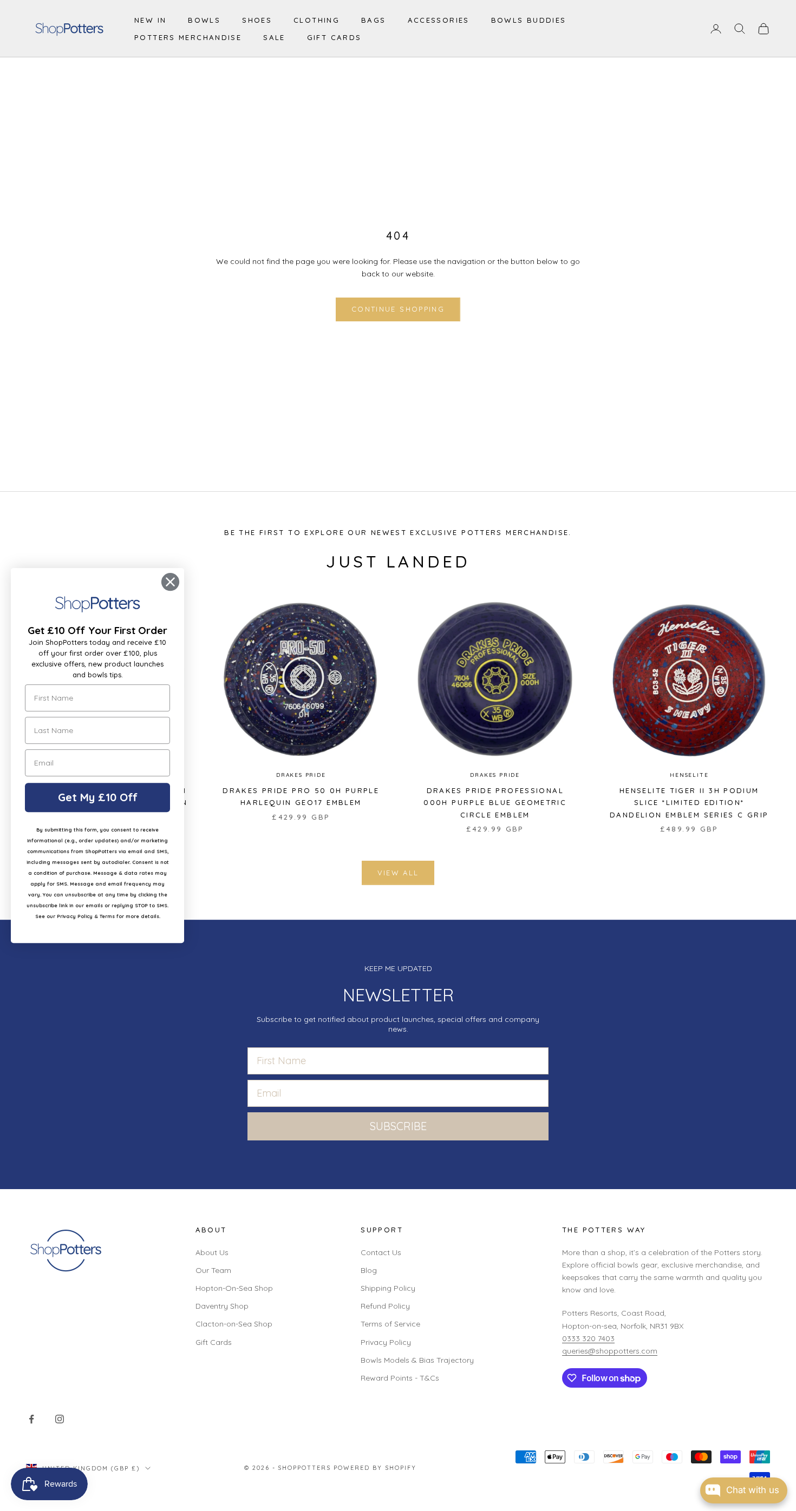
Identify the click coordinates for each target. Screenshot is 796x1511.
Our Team (213, 1270)
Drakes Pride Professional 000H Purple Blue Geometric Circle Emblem (494, 802)
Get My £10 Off (98, 797)
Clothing (316, 20)
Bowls (204, 20)
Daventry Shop (222, 1306)
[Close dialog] (170, 581)
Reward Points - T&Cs (400, 1378)
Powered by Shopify (375, 1468)
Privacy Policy (386, 1342)
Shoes (257, 20)
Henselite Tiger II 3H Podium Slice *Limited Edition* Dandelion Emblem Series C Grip (689, 802)
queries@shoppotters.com (609, 1351)
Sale (274, 37)
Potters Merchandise (188, 37)
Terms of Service (390, 1324)
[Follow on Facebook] (31, 1419)
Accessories (438, 20)
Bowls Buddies (528, 20)
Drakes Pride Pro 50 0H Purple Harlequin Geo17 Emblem (301, 796)
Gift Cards (334, 37)
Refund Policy (385, 1306)
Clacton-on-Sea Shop (233, 1324)
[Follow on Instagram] (59, 1419)
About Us (212, 1252)
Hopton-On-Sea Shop (234, 1288)
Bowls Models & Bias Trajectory (417, 1360)
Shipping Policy (388, 1288)
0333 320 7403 (588, 1338)
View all (398, 872)
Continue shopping (398, 309)
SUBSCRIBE (398, 1126)
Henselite (689, 774)
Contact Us (381, 1252)
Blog (369, 1270)
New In (150, 20)
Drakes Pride (301, 774)
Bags (373, 20)
